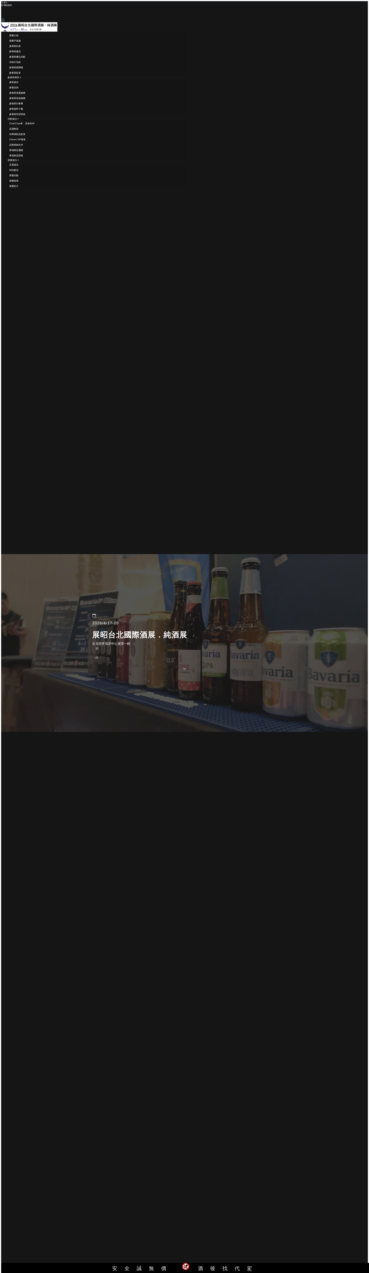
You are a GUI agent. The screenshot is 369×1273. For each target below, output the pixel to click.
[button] (14, 31)
